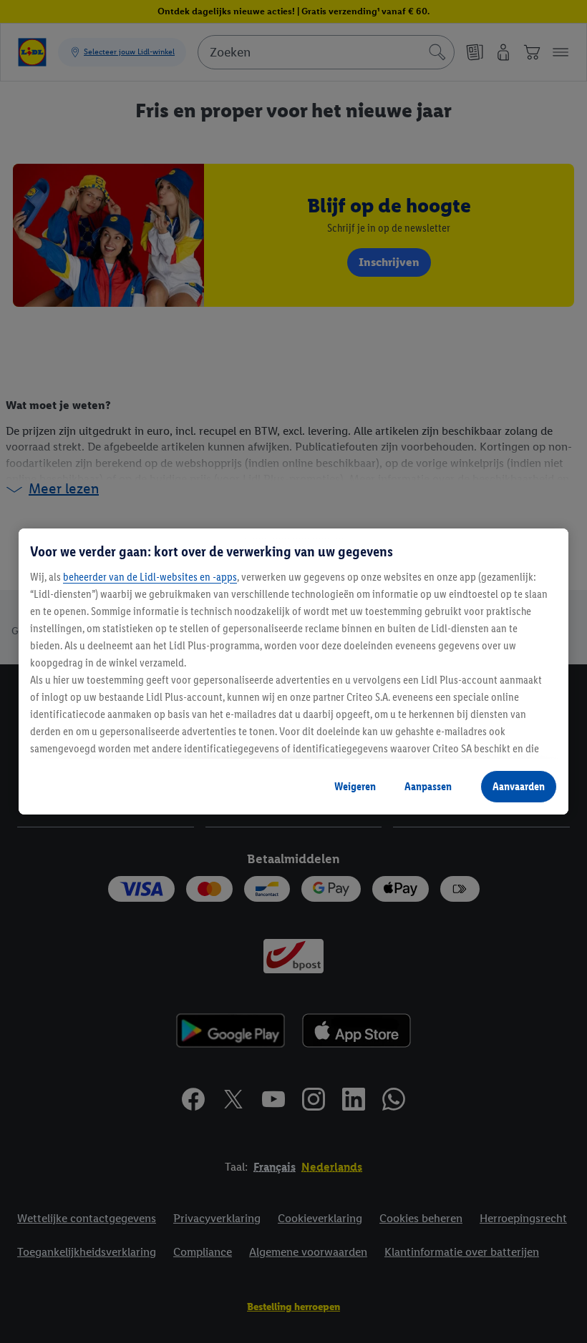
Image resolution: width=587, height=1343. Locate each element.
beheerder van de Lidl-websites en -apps (150, 577)
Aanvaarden (519, 786)
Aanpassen (428, 786)
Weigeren (355, 786)
